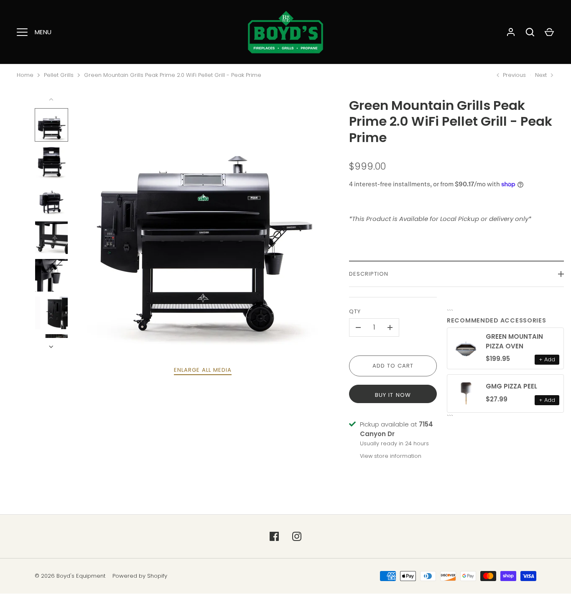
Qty (355, 311)
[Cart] (549, 32)
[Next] (52, 347)
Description (369, 274)
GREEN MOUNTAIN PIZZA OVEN (514, 341)
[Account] (511, 32)
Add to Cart (393, 366)
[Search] (530, 32)
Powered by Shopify (139, 576)
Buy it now (393, 395)
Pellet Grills (59, 75)
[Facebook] (274, 536)
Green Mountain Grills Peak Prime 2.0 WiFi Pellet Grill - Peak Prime (172, 75)
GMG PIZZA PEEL (511, 386)
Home (25, 75)
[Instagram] (297, 536)
